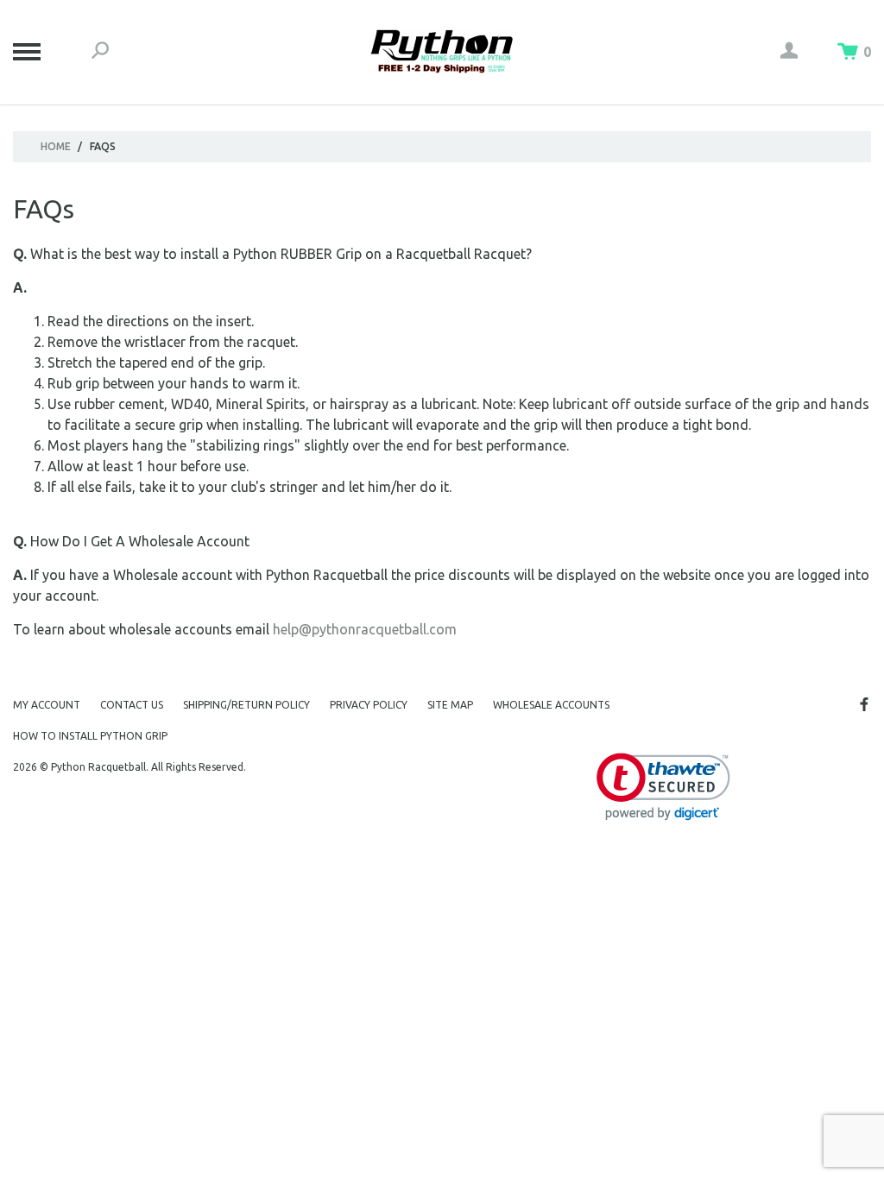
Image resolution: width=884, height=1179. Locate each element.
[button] (663, 787)
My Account (46, 704)
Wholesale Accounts (551, 704)
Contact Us (131, 704)
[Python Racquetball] (441, 51)
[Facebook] (864, 704)
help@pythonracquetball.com (365, 629)
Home (56, 146)
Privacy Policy (368, 704)
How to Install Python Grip (90, 735)
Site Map (450, 704)
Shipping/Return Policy (246, 704)
